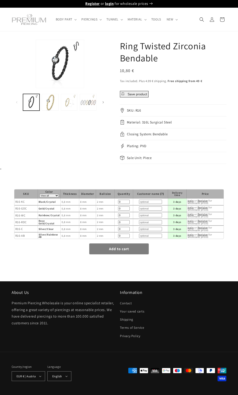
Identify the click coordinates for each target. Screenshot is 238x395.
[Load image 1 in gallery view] (31, 102)
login (109, 3)
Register (92, 3)
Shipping (126, 319)
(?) (162, 194)
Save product (137, 94)
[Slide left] (17, 102)
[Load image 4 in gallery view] (88, 102)
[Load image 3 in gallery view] (69, 102)
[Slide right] (103, 102)
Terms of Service (132, 327)
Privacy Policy (130, 336)
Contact (126, 303)
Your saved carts (132, 311)
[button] (66, 19)
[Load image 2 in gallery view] (50, 102)
